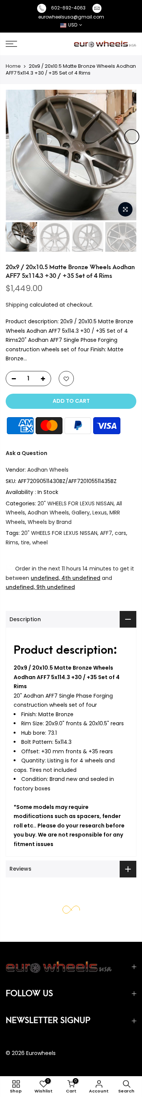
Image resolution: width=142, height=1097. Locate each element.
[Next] (131, 136)
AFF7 (106, 533)
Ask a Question (26, 453)
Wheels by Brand (50, 522)
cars (120, 533)
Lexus (99, 512)
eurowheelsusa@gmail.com (71, 17)
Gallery (81, 512)
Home (13, 66)
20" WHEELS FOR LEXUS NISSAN (75, 503)
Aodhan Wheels (48, 470)
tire (25, 542)
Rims (12, 542)
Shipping (17, 305)
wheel (40, 542)
